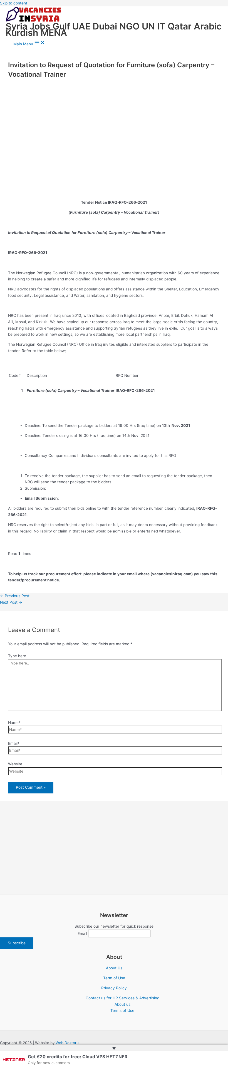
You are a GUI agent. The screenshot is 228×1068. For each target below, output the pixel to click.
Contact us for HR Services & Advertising (122, 998)
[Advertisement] (114, 132)
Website (15, 764)
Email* (13, 743)
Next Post (11, 602)
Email (82, 933)
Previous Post (14, 596)
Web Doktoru (67, 1042)
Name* (14, 722)
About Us (114, 968)
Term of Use (114, 978)
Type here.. (18, 656)
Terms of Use (122, 1010)
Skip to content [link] (13, 3)
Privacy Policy (114, 988)
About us (122, 1004)
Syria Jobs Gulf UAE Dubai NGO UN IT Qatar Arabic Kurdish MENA (114, 29)
